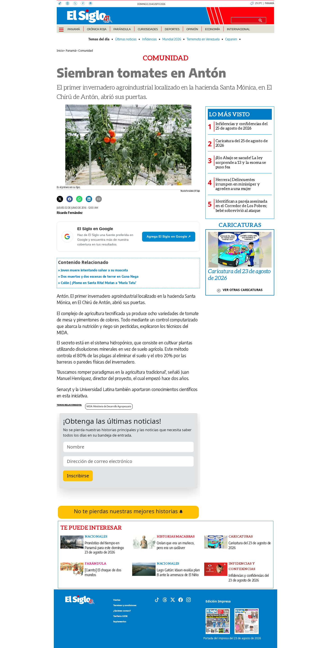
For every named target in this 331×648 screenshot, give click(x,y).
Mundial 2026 (171, 39)
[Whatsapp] (79, 198)
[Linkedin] (89, 198)
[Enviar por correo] (98, 198)
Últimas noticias (125, 39)
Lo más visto (229, 114)
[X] (77, 3)
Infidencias (149, 39)
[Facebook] (84, 3)
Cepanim (231, 39)
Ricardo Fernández (69, 213)
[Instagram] (91, 3)
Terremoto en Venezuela (203, 39)
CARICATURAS (240, 224)
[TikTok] (62, 3)
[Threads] (69, 3)
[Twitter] (60, 198)
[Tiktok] (157, 599)
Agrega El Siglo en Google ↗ (169, 236)
